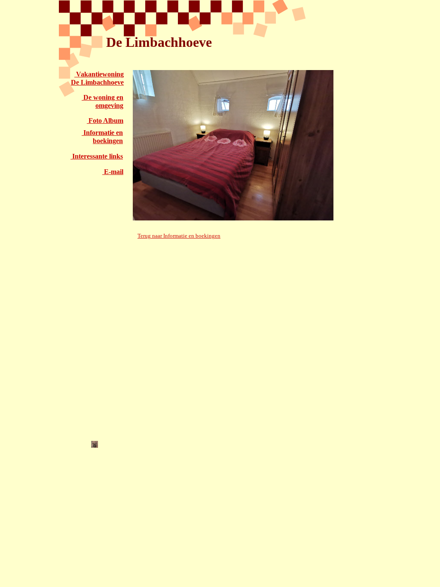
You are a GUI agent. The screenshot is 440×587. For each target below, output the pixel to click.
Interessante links (96, 156)
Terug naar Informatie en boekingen (179, 235)
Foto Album (105, 120)
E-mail (112, 171)
